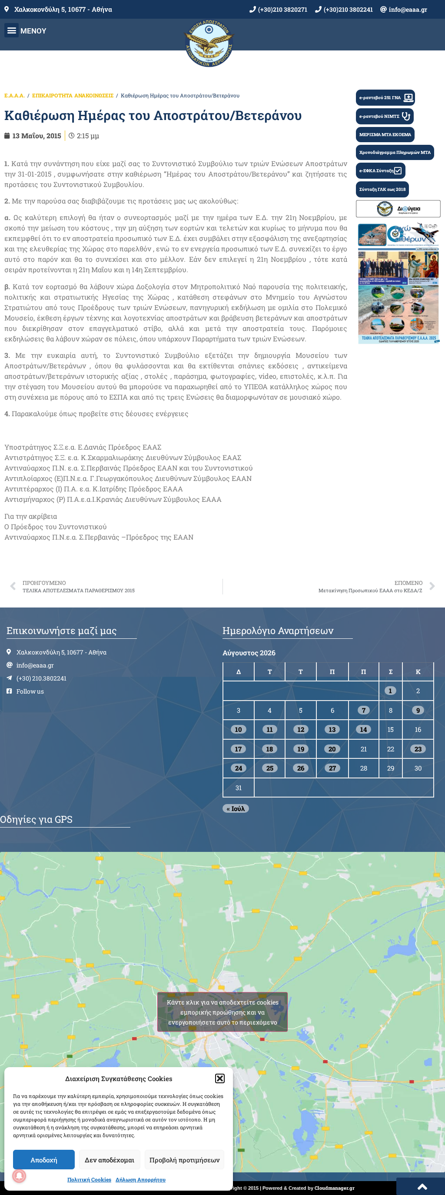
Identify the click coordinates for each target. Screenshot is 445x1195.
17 (238, 748)
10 (238, 729)
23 (418, 748)
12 (301, 729)
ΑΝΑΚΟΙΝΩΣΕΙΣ (93, 95)
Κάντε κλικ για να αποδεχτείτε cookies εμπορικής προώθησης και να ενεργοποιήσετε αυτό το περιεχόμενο (223, 1012)
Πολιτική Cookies (89, 1179)
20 (332, 748)
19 (301, 748)
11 (270, 729)
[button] (220, 1078)
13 (332, 729)
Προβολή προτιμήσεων (184, 1159)
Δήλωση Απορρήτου (141, 1179)
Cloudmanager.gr (335, 1188)
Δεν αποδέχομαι (109, 1159)
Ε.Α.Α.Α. (14, 95)
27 (332, 768)
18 (269, 748)
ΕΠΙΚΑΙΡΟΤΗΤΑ (52, 95)
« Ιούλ (236, 808)
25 (269, 768)
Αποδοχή (43, 1159)
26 (300, 768)
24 (238, 768)
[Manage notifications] (19, 1176)
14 (363, 729)
